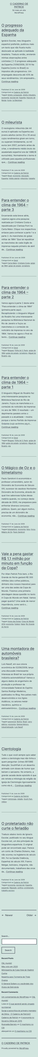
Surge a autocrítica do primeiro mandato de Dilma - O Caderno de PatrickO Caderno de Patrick (19, 1014)
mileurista (24, 178)
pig (9, 356)
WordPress (23, 1048)
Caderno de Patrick (21, 92)
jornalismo (26, 266)
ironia (9, 100)
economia (5, 98)
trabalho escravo (8, 890)
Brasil (10, 176)
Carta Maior (12, 263)
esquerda (5, 888)
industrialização (8, 727)
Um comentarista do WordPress (15, 997)
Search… (5, 936)
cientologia (12, 799)
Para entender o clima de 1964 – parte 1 (15, 382)
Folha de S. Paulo (21, 350)
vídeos (4, 802)
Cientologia (11, 749)
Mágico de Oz (7, 532)
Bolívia (19, 722)
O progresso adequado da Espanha (13, 30)
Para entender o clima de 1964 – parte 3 (15, 205)
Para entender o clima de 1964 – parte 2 (15, 292)
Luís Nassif (18, 727)
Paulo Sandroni (19, 532)
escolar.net (14, 98)
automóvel (12, 722)
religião (20, 799)
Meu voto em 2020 (10, 967)
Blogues (11, 350)
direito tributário (29, 95)
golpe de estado (15, 266)
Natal (23, 624)
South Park (28, 799)
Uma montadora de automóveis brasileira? (18, 653)
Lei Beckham (17, 100)
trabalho (32, 178)
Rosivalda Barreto (9, 1024)
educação (25, 176)
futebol (17, 624)
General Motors (22, 724)
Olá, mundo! (7, 963)
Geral (16, 260)
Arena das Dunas (14, 621)
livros (33, 529)
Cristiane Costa (24, 263)
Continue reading (10, 81)
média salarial (14, 178)
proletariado (29, 888)
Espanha (22, 98)
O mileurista (12, 122)
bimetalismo (12, 529)
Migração (13, 888)
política (20, 888)
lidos (28, 529)
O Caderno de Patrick (16, 1043)
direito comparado (15, 95)
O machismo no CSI (23, 1031)
